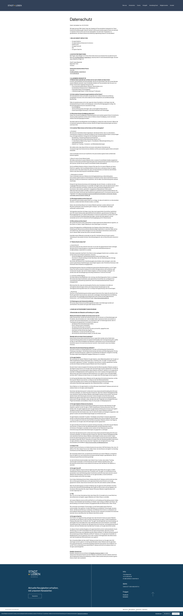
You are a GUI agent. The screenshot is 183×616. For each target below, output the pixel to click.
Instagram (125, 596)
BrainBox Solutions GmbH (97, 553)
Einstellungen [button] (158, 613)
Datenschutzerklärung (82, 613)
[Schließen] (181, 614)
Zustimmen (175, 613)
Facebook (125, 594)
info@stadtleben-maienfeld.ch (83, 57)
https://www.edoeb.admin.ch (101, 298)
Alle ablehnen (167, 613)
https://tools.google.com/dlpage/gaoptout (96, 442)
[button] (35, 596)
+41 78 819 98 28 (74, 73)
